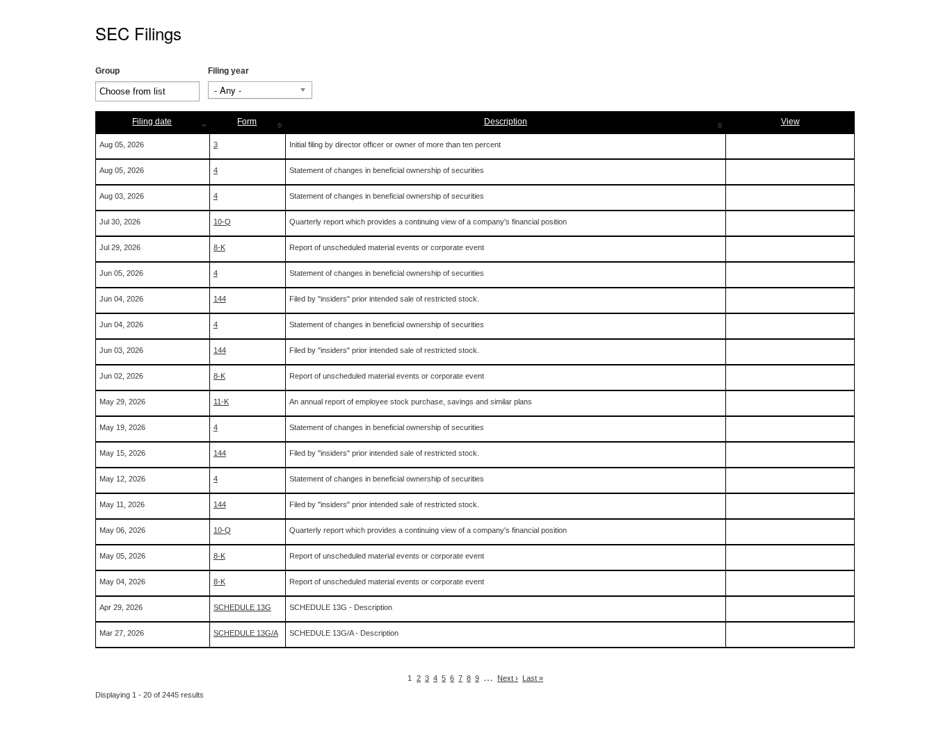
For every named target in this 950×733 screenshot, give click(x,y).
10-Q (222, 221)
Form (247, 121)
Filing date (152, 121)
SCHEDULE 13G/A (246, 633)
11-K (221, 401)
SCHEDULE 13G (242, 607)
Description (505, 121)
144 (220, 299)
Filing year (228, 71)
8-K (219, 247)
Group (107, 71)
